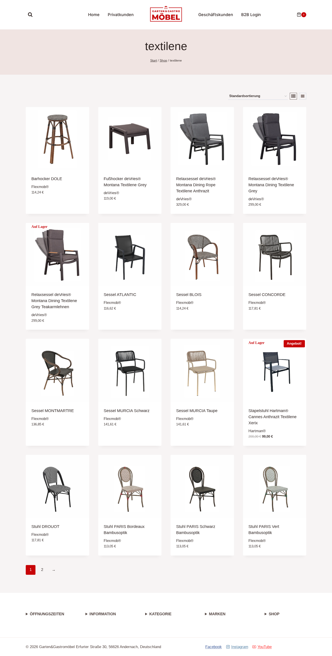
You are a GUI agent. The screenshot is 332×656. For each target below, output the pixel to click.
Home (94, 14)
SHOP (274, 614)
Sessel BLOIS (188, 294)
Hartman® (257, 431)
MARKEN (217, 614)
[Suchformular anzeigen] (30, 14)
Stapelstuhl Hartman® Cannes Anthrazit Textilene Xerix (272, 416)
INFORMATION (102, 614)
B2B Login (251, 14)
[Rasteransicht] (293, 96)
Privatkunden (121, 14)
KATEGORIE (160, 614)
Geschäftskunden (215, 14)
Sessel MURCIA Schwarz (127, 410)
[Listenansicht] (302, 96)
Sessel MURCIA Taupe (196, 410)
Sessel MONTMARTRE (52, 410)
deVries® (111, 193)
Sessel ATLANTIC (120, 294)
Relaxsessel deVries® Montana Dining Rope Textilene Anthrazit (196, 185)
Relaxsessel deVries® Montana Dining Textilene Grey (271, 185)
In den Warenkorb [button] (48, 206)
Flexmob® (40, 187)
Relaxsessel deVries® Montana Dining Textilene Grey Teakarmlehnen (54, 300)
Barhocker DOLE (46, 179)
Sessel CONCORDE (266, 294)
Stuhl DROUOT (45, 526)
